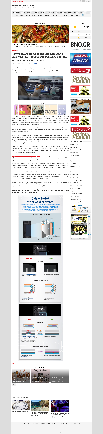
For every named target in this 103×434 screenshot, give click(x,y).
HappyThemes (61, 432)
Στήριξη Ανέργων (75, 191)
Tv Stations (68, 12)
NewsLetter (78, 12)
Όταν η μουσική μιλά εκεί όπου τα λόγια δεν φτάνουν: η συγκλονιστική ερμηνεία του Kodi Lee (60, 415)
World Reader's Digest (23, 5)
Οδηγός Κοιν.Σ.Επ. (75, 188)
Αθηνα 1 (34, 15)
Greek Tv (78, 15)
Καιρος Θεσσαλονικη (39, 12)
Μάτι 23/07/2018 (74, 183)
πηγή (13, 363)
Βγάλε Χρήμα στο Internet (77, 161)
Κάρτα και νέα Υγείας (75, 177)
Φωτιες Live (16, 12)
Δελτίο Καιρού (74, 163)
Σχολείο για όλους (75, 196)
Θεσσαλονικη (54, 15)
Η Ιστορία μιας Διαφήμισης (77, 172)
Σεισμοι (59, 12)
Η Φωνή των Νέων (75, 174)
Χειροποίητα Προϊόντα (76, 202)
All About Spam (74, 144)
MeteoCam (15, 15)
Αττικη (21, 15)
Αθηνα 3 (47, 15)
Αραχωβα (28, 15)
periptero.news (74, 152)
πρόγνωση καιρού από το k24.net (81, 240)
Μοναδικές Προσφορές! (76, 185)
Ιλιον (61, 15)
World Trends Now (75, 155)
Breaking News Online (76, 150)
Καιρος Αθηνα (26, 12)
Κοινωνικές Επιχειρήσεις (77, 180)
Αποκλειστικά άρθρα (75, 158)
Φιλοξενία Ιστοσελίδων (76, 199)
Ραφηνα (66, 15)
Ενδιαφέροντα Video (75, 169)
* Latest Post (15, 50)
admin (15, 63)
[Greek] (83, 15)
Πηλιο (71, 15)
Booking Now (74, 147)
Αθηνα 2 (40, 15)
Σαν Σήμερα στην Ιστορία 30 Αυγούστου (20, 412)
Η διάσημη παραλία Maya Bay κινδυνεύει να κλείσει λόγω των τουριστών (39, 413)
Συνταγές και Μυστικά (76, 193)
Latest (14, 384)
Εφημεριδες (51, 12)
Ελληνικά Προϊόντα (75, 166)
